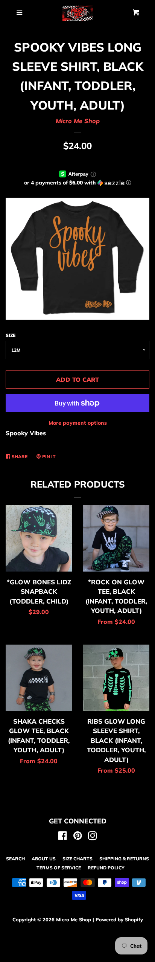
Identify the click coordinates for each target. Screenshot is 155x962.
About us (44, 858)
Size (10, 335)
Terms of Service (58, 868)
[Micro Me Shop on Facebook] (62, 837)
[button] (77, 182)
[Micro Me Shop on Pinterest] (77, 837)
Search (15, 858)
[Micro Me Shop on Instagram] (92, 837)
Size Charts (77, 858)
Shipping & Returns (124, 858)
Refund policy (106, 868)
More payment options (78, 422)
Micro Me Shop (78, 121)
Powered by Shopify (119, 919)
